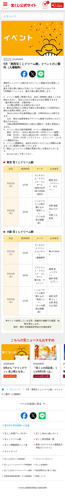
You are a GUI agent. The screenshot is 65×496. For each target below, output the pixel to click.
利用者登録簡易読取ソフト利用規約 (18, 476)
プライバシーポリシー (44, 459)
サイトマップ (11, 451)
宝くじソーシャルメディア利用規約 (18, 465)
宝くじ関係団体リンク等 (16, 445)
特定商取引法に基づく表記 (45, 470)
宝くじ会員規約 (41, 465)
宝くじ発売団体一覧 (45, 439)
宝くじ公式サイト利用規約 (14, 459)
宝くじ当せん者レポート (47, 433)
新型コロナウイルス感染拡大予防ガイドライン (49, 446)
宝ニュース (11, 16)
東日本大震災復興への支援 (17, 425)
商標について (40, 476)
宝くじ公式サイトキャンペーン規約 (18, 470)
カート (45, 5)
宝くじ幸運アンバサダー (16, 433)
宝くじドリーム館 (13, 439)
